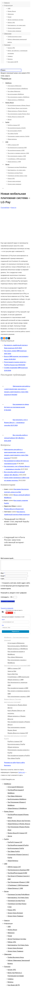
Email (3, 576)
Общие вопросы (12, 139)
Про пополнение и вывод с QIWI (17, 156)
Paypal (9, 17)
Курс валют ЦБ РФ (13, 62)
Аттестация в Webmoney (14, 85)
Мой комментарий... (7, 558)
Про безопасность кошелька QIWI (17, 147)
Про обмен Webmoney (14, 91)
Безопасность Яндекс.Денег (17, 705)
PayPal (7, 122)
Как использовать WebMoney (16, 94)
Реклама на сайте (10, 762)
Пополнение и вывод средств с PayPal (18, 136)
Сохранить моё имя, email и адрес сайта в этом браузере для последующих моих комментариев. (15, 585)
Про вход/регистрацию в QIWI (16, 150)
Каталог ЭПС (11, 47)
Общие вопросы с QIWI (14, 161)
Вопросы (10, 59)
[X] (9, 338)
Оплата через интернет (14, 28)
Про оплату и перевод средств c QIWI (18, 153)
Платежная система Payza (15, 173)
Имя (2, 573)
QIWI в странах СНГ (13, 144)
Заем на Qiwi (12, 671)
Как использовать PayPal (15, 130)
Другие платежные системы (15, 19)
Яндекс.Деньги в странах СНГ (16, 116)
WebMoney (8, 83)
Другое (9, 119)
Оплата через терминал (14, 31)
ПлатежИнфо (5, 207)
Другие (7, 164)
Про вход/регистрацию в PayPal (16, 128)
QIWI (9, 8)
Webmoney (11, 14)
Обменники (7, 33)
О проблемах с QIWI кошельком (17, 158)
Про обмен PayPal (13, 133)
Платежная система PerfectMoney (17, 167)
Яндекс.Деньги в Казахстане (14, 509)
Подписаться (15, 631)
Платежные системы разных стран (17, 175)
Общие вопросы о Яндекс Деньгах (17, 111)
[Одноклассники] (4, 338)
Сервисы (10, 56)
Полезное (7, 45)
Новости (7, 3)
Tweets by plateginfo (7, 608)
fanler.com (22, 772)
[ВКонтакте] (2, 338)
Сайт (2, 579)
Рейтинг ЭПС (11, 22)
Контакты (7, 765)
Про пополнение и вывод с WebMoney (18, 97)
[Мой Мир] (7, 338)
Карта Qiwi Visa (13, 674)
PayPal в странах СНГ (14, 125)
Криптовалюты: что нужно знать (16, 25)
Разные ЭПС (11, 178)
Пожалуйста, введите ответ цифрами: (14, 593)
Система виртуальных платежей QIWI (17, 665)
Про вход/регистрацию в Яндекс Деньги (19, 105)
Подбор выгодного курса (14, 36)
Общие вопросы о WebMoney (16, 99)
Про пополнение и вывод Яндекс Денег (19, 114)
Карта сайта (21, 762)
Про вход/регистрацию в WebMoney (18, 88)
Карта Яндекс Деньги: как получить (17, 108)
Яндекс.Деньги (12, 11)
